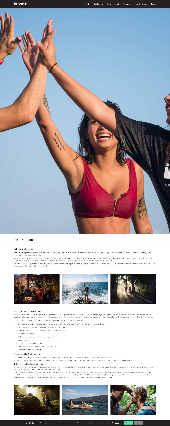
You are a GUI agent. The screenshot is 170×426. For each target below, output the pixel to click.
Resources (126, 4)
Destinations (98, 4)
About (117, 4)
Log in (153, 4)
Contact (144, 4)
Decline (138, 423)
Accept (128, 423)
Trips (88, 4)
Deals (109, 4)
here (117, 423)
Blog (136, 4)
